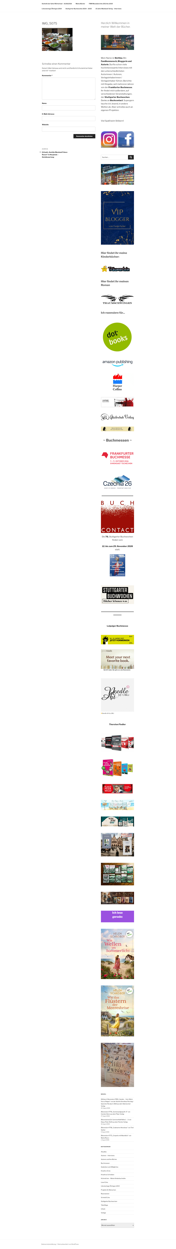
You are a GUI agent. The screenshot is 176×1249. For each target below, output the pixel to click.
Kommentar (47, 76)
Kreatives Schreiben (107, 1174)
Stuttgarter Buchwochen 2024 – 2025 (78, 8)
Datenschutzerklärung (48, 1244)
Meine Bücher (80, 3)
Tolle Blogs (104, 1205)
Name (44, 103)
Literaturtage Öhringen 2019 (52, 8)
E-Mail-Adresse (48, 114)
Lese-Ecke (104, 1182)
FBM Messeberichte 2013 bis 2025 (101, 3)
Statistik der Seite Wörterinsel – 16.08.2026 (57, 3)
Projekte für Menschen (108, 1190)
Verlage (103, 1213)
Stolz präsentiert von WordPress (68, 1244)
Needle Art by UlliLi (107, 713)
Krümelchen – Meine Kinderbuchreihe (113, 1178)
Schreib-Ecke (105, 1197)
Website (45, 125)
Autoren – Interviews (107, 1155)
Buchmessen (105, 1163)
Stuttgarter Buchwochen (109, 1201)
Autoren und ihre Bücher (109, 1159)
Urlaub (103, 1209)
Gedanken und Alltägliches (109, 1167)
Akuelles (104, 1152)
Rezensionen (105, 1194)
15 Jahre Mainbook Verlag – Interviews (108, 8)
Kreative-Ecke (105, 1171)
